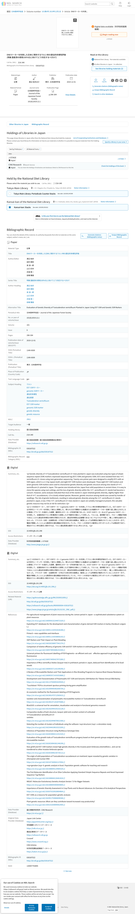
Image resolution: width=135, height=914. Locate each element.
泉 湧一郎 (30, 292)
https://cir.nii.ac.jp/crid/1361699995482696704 (45, 688)
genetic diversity (33, 411)
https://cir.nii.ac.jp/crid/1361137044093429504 (45, 682)
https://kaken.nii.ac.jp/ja (36, 851)
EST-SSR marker (33, 404)
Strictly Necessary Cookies (31, 907)
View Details (70, 94)
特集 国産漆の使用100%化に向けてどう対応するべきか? (48, 280)
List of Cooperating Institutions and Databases (90, 138)
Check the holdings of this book (112, 166)
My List (96, 81)
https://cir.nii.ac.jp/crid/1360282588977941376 (45, 643)
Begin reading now (110, 34)
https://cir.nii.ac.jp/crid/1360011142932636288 (45, 630)
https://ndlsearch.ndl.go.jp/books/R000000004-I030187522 (50, 605)
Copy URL (104, 81)
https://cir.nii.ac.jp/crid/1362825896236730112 (45, 752)
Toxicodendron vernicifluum (38, 400)
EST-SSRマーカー (33, 387)
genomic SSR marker (35, 407)
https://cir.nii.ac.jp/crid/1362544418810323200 (45, 727)
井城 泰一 (30, 299)
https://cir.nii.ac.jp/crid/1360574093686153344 (45, 650)
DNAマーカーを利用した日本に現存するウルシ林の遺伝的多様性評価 (53, 253)
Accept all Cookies (48, 907)
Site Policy (64, 907)
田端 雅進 (30, 302)
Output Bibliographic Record (104, 90)
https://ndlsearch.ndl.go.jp (37, 443)
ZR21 (29, 419)
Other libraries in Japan (18, 124)
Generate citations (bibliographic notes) (108, 86)
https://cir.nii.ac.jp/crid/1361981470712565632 (45, 695)
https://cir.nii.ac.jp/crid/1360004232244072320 (45, 620)
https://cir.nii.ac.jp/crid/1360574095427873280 (45, 659)
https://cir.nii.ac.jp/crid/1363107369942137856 (45, 762)
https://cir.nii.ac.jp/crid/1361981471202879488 (45, 702)
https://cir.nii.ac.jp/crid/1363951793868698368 (45, 798)
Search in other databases (103, 94)
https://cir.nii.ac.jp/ (34, 813)
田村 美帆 (30, 289)
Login (129, 6)
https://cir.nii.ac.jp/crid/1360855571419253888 (45, 675)
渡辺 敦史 (30, 285)
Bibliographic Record (40, 124)
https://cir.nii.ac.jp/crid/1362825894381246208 (45, 743)
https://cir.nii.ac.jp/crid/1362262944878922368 (45, 720)
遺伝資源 (30, 397)
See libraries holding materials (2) (109, 68)
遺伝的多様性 (32, 394)
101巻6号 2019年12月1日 (51, 11)
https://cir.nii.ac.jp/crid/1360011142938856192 (45, 636)
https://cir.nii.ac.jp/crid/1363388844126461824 (45, 778)
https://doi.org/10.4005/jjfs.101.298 (40, 586)
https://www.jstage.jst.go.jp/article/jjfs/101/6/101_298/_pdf (50, 609)
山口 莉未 (30, 295)
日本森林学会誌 (17, 11)
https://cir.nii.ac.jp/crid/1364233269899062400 (45, 804)
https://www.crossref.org (36, 841)
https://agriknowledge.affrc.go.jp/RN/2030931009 (46, 597)
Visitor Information (81, 188)
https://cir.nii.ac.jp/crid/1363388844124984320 (45, 768)
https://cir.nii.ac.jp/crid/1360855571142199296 (45, 668)
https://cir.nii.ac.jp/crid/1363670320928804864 (45, 791)
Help (120, 6)
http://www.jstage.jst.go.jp (37, 544)
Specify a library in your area (115, 142)
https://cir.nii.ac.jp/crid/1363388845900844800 (45, 784)
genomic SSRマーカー (35, 391)
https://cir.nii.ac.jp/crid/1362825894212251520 (45, 734)
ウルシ (29, 384)
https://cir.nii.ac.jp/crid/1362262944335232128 (45, 708)
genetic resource (33, 414)
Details (6, 908)
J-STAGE (121, 159)
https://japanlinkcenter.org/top (39, 821)
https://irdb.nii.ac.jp (34, 828)
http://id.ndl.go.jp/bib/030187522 (40, 451)
